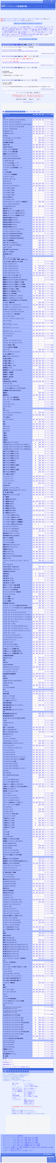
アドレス (14, 1098)
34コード (28, 1094)
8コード (29, 1092)
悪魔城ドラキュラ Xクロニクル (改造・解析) (33, 32)
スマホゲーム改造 (40, 1147)
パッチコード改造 (22, 1137)
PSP (16, 2)
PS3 (9, 2)
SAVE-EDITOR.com (47, 1154)
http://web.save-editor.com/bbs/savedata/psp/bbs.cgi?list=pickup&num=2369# (20, 51)
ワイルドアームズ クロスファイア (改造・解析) (27, 30)
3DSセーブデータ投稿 (33, 1140)
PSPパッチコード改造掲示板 (14, 6)
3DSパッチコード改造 (22, 1140)
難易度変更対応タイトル (8, 1064)
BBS (5, 2)
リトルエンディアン (16, 1096)
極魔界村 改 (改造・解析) (15, 32)
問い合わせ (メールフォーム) (17, 1150)
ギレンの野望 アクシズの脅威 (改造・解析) (31, 29)
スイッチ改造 (19, 1147)
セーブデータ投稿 (49, 119)
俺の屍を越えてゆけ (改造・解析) (18, 28)
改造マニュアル (29, 111)
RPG (36, 2)
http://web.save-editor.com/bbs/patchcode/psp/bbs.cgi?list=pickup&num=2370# (20, 62)
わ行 (31, 36)
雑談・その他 (10, 34)
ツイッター (30, 1150)
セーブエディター (17, 1088)
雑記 (26, 1150)
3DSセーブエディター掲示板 (9, 1140)
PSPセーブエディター (8, 18)
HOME (2, 2)
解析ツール (19, 1148)
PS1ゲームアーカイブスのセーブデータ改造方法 (14, 20)
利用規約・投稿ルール (29, 1103)
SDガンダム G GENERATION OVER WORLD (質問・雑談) (29, 34)
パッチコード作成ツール (29, 1085)
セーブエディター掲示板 (9, 1137)
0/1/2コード (30, 1088)
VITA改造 (13, 1147)
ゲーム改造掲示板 (19, 1135)
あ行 (10, 36)
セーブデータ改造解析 (23, 1145)
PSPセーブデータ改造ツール (20, 18)
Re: (3, 56)
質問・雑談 (41, 119)
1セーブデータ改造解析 (23, 1144)
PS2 (12, 2)
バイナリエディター (16, 1099)
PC (31, 2)
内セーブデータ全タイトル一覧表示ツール (23, 1113)
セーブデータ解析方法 (17, 1091)
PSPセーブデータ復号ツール (35, 18)
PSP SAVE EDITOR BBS (6, 4)
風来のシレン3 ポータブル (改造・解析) (37, 28)
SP (33, 2)
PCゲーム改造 (32, 1147)
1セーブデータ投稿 (35, 1144)
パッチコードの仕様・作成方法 (31, 1086)
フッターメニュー (52, 1161)
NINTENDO (28, 2)
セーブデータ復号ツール (19, 1112)
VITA (18, 2)
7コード (29, 1093)
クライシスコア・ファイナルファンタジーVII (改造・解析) (15, 26)
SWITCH (24, 2)
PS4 (7, 2)
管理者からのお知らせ (29, 1101)
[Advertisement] (28, 14)
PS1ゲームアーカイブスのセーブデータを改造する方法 (15, 1066)
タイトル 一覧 (52, 1158)
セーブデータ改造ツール (19, 1110)
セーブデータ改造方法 (17, 1090)
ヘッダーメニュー (52, 1159)
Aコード (30, 1096)
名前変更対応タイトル (8, 1062)
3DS (21, 2)
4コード (29, 1089)
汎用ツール (13, 1148)
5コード (30, 1090)
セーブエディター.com (39, 6)
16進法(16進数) (15, 1095)
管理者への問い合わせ (29, 1100)
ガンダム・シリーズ (7, 1060)
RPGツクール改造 (49, 1147)
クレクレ (14, 1084)
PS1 (14, 2)
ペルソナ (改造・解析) (36, 26)
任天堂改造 (25, 1147)
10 (25, 33)
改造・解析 (35, 119)
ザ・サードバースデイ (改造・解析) (11, 44)
